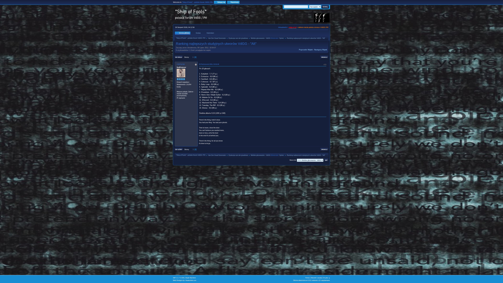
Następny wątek (320, 50)
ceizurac (181, 64)
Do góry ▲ (326, 278)
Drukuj (324, 57)
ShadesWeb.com (190, 280)
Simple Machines (190, 278)
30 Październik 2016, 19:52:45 (209, 64)
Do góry (178, 149)
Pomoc (307, 278)
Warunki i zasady (316, 278)
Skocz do (292, 160)
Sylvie (281, 38)
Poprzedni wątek (306, 50)
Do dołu (178, 57)
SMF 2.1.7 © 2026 (178, 278)
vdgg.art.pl (292, 27)
